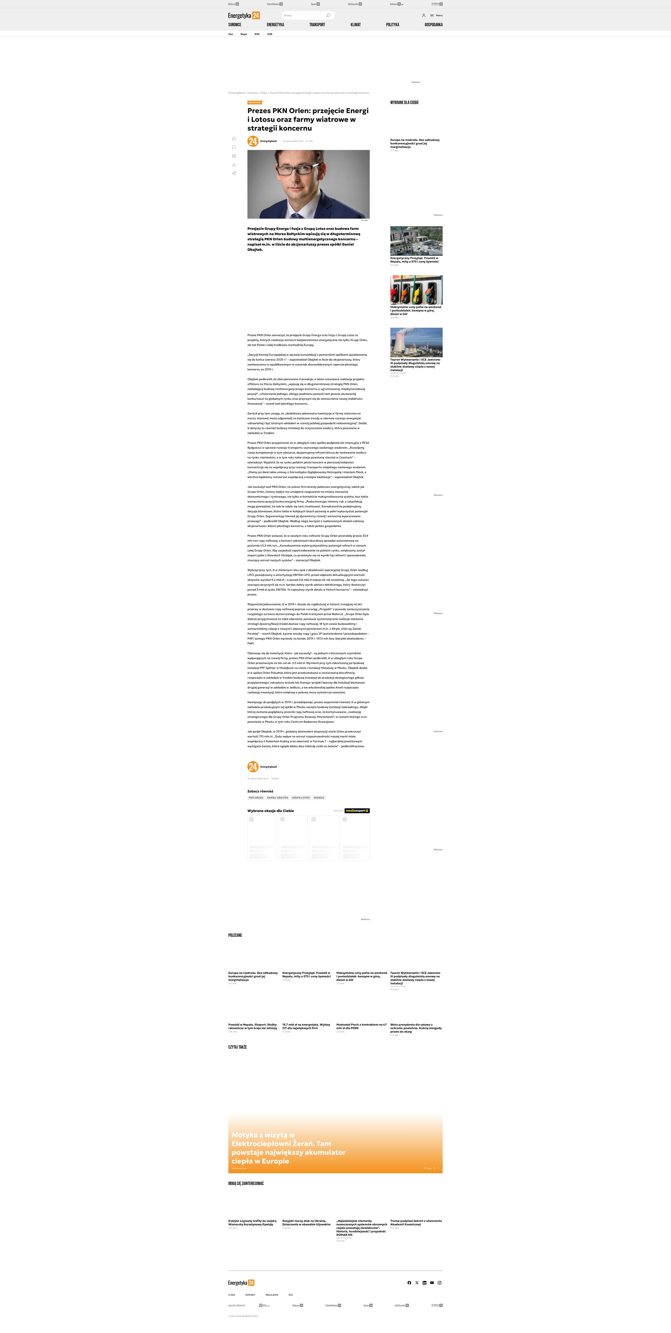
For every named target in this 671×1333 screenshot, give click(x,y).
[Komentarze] (234, 147)
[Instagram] (439, 1283)
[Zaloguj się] (424, 15)
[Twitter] (417, 1283)
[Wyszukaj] (328, 15)
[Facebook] (409, 1283)
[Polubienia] (234, 138)
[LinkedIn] (424, 1283)
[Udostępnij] (234, 173)
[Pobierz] (234, 165)
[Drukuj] (234, 156)
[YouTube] (432, 1283)
